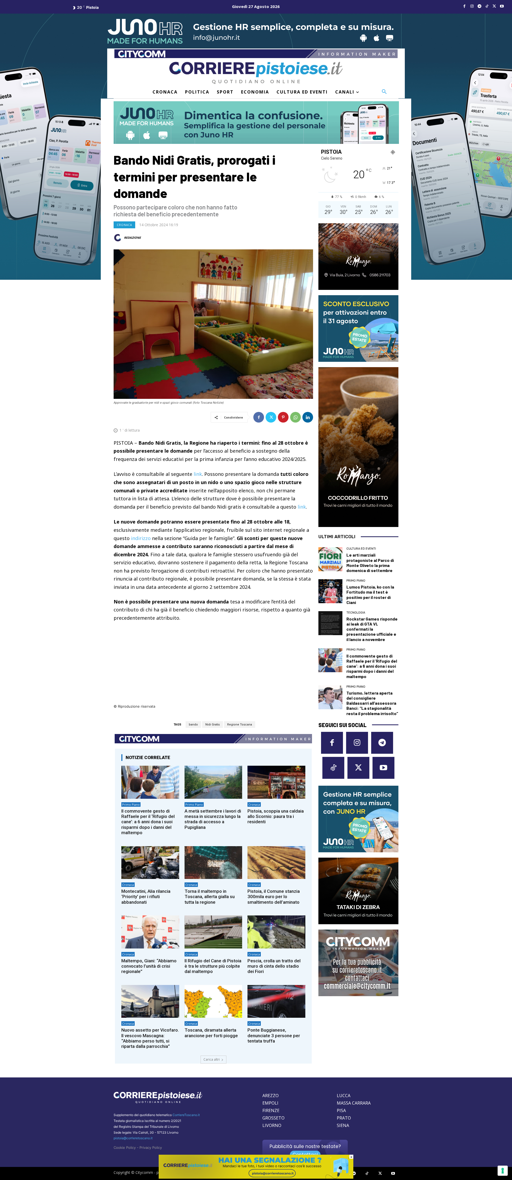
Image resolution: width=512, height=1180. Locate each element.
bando (193, 724)
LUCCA (343, 1095)
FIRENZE (270, 1110)
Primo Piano (131, 804)
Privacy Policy (150, 1147)
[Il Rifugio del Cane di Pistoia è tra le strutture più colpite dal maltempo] (213, 931)
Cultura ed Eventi (361, 548)
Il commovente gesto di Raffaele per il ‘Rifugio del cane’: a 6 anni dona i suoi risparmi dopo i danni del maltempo (148, 822)
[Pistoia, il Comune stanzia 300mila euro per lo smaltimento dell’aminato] (276, 862)
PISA (341, 1110)
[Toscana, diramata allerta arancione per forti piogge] (213, 1001)
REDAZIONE (132, 238)
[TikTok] (487, 6)
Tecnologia (355, 612)
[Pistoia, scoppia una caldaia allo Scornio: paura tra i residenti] (276, 782)
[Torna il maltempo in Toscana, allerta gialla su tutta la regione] (213, 862)
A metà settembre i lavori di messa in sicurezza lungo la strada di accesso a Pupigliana (213, 819)
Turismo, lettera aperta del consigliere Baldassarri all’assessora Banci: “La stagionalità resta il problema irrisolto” (372, 703)
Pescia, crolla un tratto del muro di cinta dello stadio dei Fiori (274, 966)
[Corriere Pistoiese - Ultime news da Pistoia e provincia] (256, 73)
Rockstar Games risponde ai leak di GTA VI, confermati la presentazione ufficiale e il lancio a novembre (372, 629)
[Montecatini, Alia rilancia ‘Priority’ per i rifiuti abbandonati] (150, 862)
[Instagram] (472, 6)
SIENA (343, 1125)
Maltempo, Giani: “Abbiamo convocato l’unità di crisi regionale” (149, 966)
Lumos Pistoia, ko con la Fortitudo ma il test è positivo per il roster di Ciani (370, 594)
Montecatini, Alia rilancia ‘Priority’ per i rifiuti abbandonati (145, 897)
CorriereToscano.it (186, 1115)
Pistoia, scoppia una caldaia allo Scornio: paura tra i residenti (275, 816)
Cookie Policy (125, 1147)
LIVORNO (271, 1125)
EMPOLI (270, 1103)
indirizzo (141, 538)
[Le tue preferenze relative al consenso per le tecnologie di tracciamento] (503, 1171)
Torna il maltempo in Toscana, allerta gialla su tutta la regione (210, 897)
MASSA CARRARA (354, 1103)
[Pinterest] (283, 417)
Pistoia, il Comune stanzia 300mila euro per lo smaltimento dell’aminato (273, 897)
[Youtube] (502, 6)
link (198, 474)
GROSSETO (273, 1118)
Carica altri (211, 1059)
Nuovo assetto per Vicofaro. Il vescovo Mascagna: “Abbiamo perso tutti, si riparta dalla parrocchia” (150, 1038)
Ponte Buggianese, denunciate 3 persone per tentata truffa (273, 1035)
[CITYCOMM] (256, 1177)
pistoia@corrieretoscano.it (133, 1138)
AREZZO (270, 1095)
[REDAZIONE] (118, 238)
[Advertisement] (213, 666)
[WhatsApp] (295, 417)
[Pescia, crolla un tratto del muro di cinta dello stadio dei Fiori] (276, 931)
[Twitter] (494, 6)
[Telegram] (479, 6)
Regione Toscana (239, 724)
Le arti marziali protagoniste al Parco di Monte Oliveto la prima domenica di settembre (370, 562)
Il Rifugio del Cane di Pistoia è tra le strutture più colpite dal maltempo (213, 966)
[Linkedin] (307, 417)
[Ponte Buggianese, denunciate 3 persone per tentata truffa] (276, 1001)
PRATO (344, 1118)
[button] (384, 92)
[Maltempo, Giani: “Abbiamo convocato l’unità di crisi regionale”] (150, 931)
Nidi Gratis (212, 724)
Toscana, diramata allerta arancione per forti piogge (211, 1032)
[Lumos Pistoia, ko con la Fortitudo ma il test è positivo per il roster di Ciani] (330, 591)
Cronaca (124, 225)
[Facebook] (464, 6)
